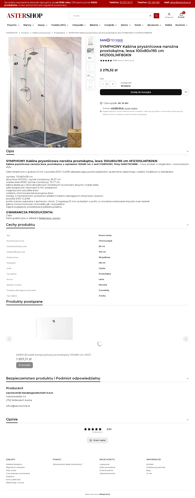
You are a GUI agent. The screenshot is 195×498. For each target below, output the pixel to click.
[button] (156, 15)
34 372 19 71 (126, 2)
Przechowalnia (106, 470)
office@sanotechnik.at (18, 406)
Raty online (11, 470)
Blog (148, 470)
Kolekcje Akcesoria (14, 464)
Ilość (102, 79)
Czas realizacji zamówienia (18, 473)
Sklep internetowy (96, 494)
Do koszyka (24, 365)
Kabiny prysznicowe (41, 33)
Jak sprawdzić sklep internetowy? (68, 464)
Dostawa (10, 476)
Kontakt (150, 464)
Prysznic (25, 33)
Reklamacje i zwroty (15, 482)
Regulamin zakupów (15, 467)
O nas (149, 473)
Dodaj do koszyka (141, 92)
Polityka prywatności (155, 467)
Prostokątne (59, 33)
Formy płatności (13, 479)
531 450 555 (154, 2)
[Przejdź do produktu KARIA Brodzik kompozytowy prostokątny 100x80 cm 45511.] (54, 328)
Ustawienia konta (107, 473)
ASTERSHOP (12, 33)
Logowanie (104, 464)
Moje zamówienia (107, 467)
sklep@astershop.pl (180, 2)
